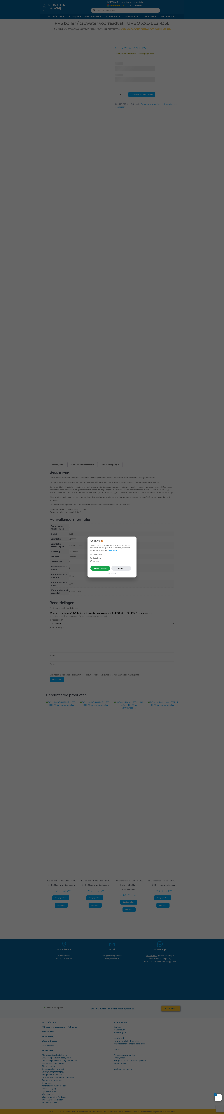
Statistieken (96, 558)
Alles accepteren (100, 568)
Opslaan (121, 568)
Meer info (112, 550)
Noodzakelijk (97, 555)
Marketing (96, 561)
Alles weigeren (112, 573)
